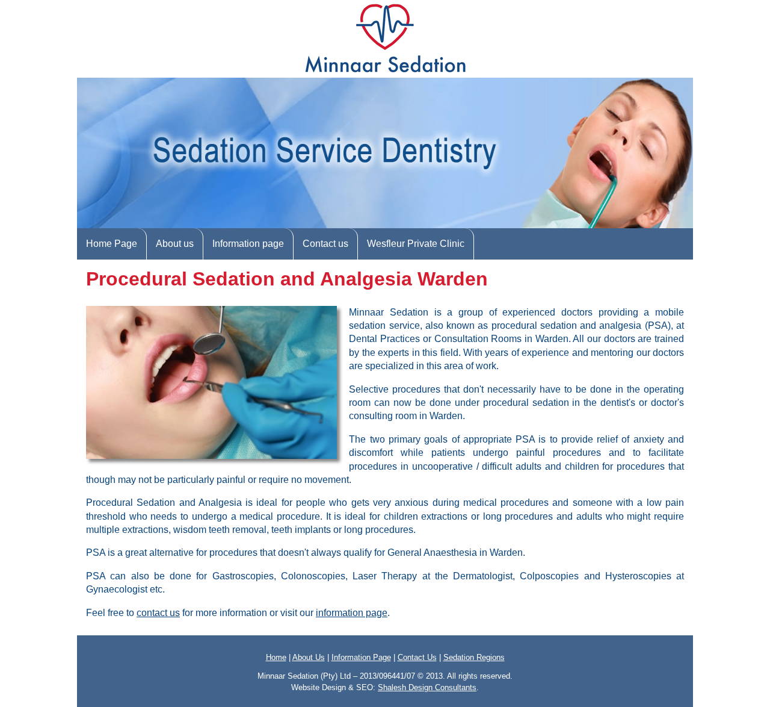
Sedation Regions (474, 657)
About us (175, 243)
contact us (158, 613)
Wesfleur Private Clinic (415, 243)
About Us (308, 657)
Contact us (325, 243)
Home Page (111, 243)
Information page (248, 243)
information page (351, 613)
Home (276, 657)
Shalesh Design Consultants (427, 687)
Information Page (361, 657)
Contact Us (417, 657)
